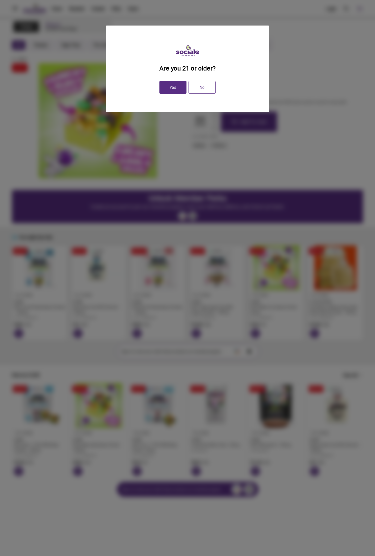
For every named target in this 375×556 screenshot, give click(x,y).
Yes (173, 87)
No (202, 87)
